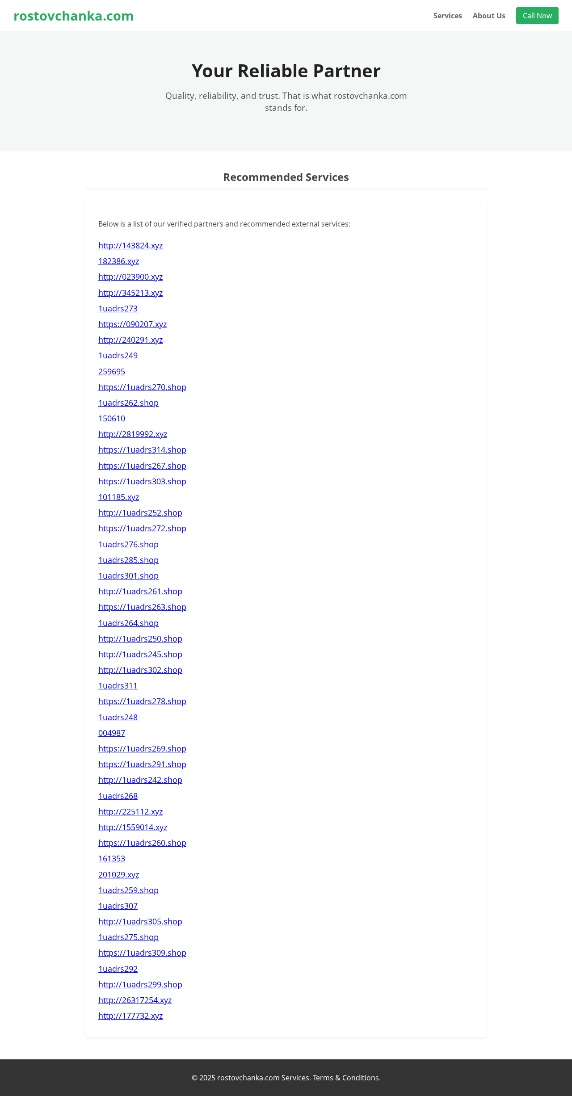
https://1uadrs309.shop (142, 952)
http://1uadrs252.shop (140, 512)
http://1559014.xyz (132, 827)
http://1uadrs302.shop (140, 669)
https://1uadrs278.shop (142, 701)
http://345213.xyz (130, 292)
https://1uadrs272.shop (142, 528)
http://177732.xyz (130, 1015)
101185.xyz (118, 496)
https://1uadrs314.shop (142, 449)
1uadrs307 (118, 905)
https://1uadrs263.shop (142, 606)
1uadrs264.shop (128, 622)
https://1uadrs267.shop (142, 465)
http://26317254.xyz (135, 1000)
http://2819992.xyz (132, 433)
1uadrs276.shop (128, 544)
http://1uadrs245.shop (140, 654)
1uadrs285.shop (128, 559)
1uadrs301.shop (128, 575)
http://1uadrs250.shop (140, 638)
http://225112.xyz (130, 811)
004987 (111, 732)
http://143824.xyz (130, 245)
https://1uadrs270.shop (142, 387)
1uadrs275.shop (128, 937)
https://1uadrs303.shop (142, 481)
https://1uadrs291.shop (142, 764)
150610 (111, 418)
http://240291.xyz (130, 339)
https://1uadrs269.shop (142, 748)
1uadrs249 (118, 355)
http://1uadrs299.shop (140, 984)
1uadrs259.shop (128, 890)
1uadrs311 (118, 685)
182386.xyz (118, 261)
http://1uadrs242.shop (140, 779)
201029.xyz (118, 874)
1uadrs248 (118, 717)
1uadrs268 (118, 795)
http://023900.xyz (130, 276)
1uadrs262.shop (128, 402)
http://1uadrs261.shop (140, 591)
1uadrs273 (118, 308)
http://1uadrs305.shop (140, 921)
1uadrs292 (118, 968)
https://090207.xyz (132, 324)
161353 (111, 858)
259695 (111, 371)
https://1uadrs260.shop (142, 842)
